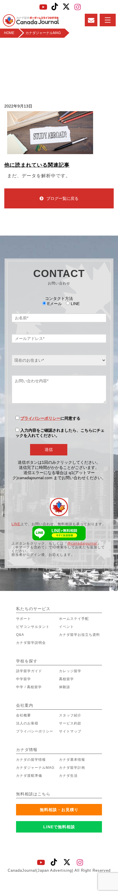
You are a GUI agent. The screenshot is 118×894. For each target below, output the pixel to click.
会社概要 (23, 715)
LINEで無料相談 (59, 827)
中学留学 (23, 679)
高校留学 (66, 679)
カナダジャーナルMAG (35, 767)
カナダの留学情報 (31, 759)
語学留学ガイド (29, 671)
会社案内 (24, 705)
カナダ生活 (68, 775)
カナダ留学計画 (72, 767)
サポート (23, 618)
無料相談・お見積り (59, 809)
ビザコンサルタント (33, 626)
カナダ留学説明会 (31, 642)
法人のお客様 (27, 723)
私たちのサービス (33, 608)
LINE (15, 524)
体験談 (64, 687)
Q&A (20, 634)
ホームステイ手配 (74, 618)
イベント (66, 626)
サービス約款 (70, 723)
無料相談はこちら (33, 794)
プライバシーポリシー (40, 418)
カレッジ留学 (70, 671)
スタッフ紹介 (70, 715)
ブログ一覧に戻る (62, 198)
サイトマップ (70, 731)
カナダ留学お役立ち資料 (79, 634)
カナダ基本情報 (72, 759)
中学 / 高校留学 (29, 687)
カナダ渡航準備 (29, 775)
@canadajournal (82, 543)
